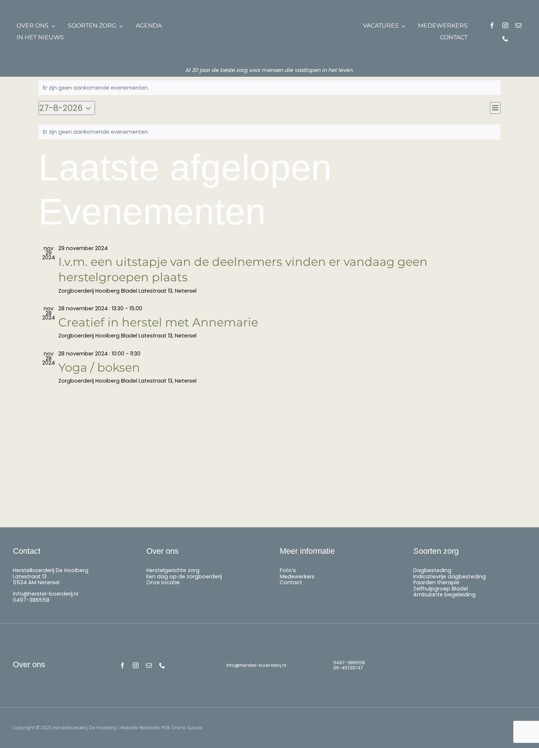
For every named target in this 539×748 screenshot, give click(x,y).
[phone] (505, 38)
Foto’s (288, 570)
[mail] (518, 25)
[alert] (269, 87)
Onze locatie (163, 582)
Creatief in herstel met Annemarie (158, 322)
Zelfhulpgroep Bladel (440, 588)
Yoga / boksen (99, 367)
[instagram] (505, 25)
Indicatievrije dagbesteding (449, 576)
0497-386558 (31, 600)
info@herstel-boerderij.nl (45, 593)
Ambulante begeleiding (444, 594)
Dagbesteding (432, 570)
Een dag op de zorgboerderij (184, 576)
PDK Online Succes (182, 727)
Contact (291, 582)
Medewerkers (297, 576)
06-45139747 (348, 668)
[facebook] (492, 25)
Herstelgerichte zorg (172, 570)
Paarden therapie (436, 582)
